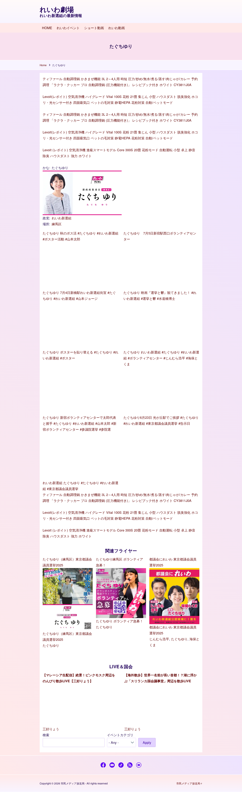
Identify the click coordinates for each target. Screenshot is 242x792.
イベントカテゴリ (120, 734)
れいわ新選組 (61, 218)
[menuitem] (47, 28)
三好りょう (51, 729)
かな (46, 167)
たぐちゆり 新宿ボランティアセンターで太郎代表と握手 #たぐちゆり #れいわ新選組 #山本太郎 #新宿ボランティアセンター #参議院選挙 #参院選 (79, 423)
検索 (46, 734)
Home (43, 65)
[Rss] (130, 765)
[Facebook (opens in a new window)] (103, 765)
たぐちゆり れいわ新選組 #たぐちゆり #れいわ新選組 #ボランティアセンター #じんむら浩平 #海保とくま (161, 358)
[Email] (139, 765)
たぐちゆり (51, 645)
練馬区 (57, 223)
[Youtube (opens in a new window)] (112, 765)
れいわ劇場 (57, 9)
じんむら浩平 (159, 638)
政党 (46, 218)
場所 (46, 223)
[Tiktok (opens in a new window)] (121, 765)
